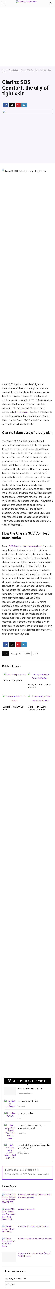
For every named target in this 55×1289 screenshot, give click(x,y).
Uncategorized (12, 1278)
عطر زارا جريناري (25, 1113)
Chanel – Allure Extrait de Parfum (33, 1226)
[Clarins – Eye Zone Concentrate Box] (40, 696)
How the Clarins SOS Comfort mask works (28, 1174)
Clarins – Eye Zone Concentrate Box (37, 708)
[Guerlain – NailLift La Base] (15, 696)
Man (7, 1284)
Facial (35, 654)
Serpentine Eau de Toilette (30, 1088)
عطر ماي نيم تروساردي (28, 1101)
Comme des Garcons (25, 1094)
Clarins (27, 654)
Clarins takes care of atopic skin (23, 1170)
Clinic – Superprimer (12, 680)
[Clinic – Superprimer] (15, 674)
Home (4, 70)
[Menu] (3, 4)
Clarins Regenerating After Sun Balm (35, 1239)
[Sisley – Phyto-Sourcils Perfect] (40, 674)
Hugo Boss (22, 1133)
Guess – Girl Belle (26, 1209)
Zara (19, 1118)
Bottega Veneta (23, 1153)
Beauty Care (14, 70)
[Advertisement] (27, 37)
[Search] (50, 4)
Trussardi (21, 1106)
